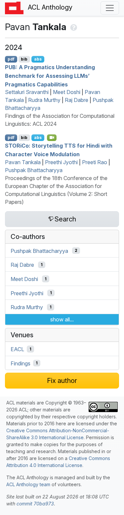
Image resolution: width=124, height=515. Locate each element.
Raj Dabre (76, 100)
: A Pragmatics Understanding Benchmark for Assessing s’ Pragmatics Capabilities (50, 75)
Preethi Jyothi (61, 162)
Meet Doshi (66, 92)
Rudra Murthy (44, 100)
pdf (11, 59)
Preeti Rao (94, 162)
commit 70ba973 (35, 503)
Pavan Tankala (23, 162)
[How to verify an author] (73, 26)
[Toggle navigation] (110, 8)
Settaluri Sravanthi (27, 92)
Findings (20, 363)
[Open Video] (52, 137)
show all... (62, 319)
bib (24, 59)
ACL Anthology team (28, 484)
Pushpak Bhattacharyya (33, 170)
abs (38, 59)
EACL (17, 349)
